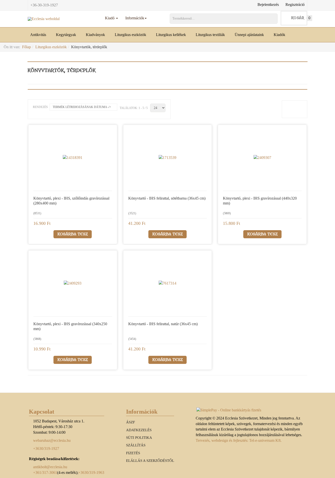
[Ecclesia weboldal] (44, 19)
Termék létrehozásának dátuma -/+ (82, 107)
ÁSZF (130, 422)
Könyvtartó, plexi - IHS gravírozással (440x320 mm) (260, 200)
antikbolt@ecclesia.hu (50, 467)
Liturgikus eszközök (51, 47)
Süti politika (139, 438)
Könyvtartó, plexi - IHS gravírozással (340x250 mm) (70, 326)
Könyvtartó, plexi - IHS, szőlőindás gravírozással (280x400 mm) (71, 200)
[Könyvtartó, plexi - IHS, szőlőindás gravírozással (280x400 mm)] (72, 158)
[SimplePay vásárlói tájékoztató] (251, 410)
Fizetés (133, 453)
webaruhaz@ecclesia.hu (52, 440)
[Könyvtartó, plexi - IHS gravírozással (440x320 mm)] (262, 158)
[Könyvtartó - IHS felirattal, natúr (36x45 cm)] (167, 283)
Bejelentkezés (268, 4)
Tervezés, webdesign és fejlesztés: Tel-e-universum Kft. (239, 440)
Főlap (26, 47)
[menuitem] (40, 34)
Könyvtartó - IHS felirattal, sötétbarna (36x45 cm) (167, 198)
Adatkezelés (139, 430)
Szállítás (135, 445)
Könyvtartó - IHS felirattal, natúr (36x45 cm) (163, 324)
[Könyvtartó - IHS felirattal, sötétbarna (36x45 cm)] (167, 158)
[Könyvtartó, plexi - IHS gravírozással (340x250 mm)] (72, 283)
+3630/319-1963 (91, 472)
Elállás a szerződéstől (150, 461)
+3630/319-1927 (46, 448)
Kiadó (110, 18)
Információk (134, 18)
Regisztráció (295, 4)
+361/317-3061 (45, 472)
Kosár (299, 18)
